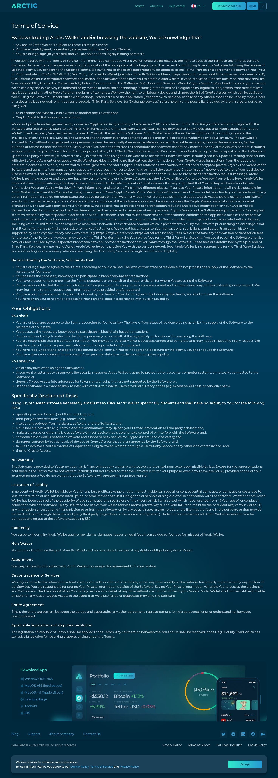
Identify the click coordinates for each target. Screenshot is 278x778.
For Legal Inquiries (229, 745)
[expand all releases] (263, 6)
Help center (177, 6)
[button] (198, 6)
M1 (254, 6)
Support (34, 734)
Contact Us (92, 734)
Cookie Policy (257, 745)
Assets (139, 6)
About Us (156, 6)
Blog (15, 734)
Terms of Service (199, 745)
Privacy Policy (172, 745)
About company (61, 734)
